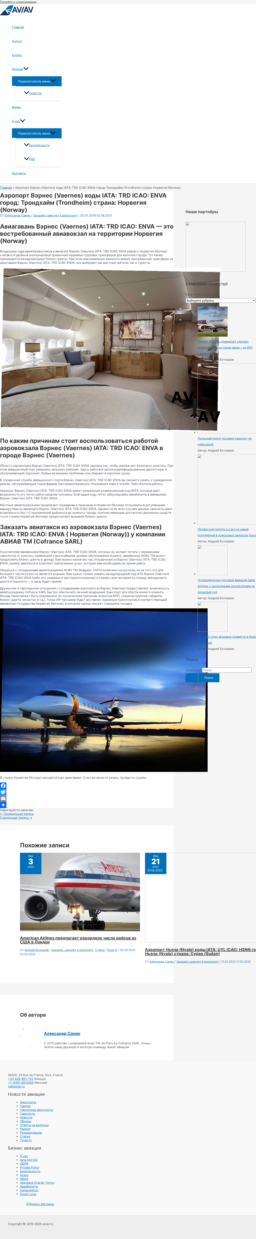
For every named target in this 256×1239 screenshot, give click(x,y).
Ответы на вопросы (34, 1125)
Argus (24, 1175)
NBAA (24, 1179)
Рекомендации (31, 1133)
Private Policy (29, 1167)
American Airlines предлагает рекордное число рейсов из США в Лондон (78, 940)
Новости (35, 93)
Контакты (19, 173)
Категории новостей (201, 294)
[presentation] (26, 69)
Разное (25, 1129)
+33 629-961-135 (20, 1079)
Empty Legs (28, 1194)
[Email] (87, 798)
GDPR (24, 1164)
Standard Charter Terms (37, 1183)
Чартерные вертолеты (36, 1110)
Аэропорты (28, 1102)
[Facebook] (87, 786)
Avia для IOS (29, 1160)
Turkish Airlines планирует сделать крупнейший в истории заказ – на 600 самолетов (225, 347)
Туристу (111, 950)
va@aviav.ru (16, 1086)
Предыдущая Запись (17, 814)
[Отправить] (87, 805)
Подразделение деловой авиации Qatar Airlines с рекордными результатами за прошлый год (226, 586)
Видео (16, 107)
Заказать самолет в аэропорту (55, 215)
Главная (18, 27)
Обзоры (25, 1121)
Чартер (25, 1106)
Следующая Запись (16, 818)
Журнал (17, 69)
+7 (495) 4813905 (21, 1083)
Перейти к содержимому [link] (18, 2)
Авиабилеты (29, 1186)
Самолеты (27, 1114)
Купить (17, 55)
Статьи (100, 950)
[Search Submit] (192, 677)
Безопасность (39, 145)
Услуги (17, 41)
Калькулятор (29, 1190)
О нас (16, 121)
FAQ (32, 159)
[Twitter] (87, 792)
